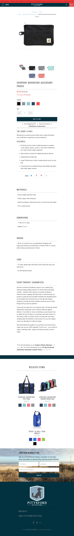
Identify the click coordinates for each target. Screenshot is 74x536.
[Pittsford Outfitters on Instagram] (36, 523)
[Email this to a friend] (46, 176)
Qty (18, 109)
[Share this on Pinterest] (41, 176)
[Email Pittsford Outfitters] (40, 523)
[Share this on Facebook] (36, 176)
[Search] (66, 4)
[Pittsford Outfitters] (37, 5)
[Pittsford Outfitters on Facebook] (33, 523)
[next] (55, 40)
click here (45, 350)
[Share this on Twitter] (31, 176)
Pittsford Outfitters (32, 529)
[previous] (19, 40)
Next (40, 12)
